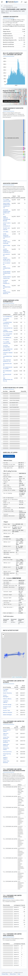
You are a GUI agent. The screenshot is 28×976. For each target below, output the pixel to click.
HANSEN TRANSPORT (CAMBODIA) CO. (6, 250)
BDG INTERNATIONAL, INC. (7, 287)
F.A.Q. (19, 974)
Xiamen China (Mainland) (6, 761)
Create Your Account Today (11, 101)
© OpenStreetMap (18, 677)
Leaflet (13, 677)
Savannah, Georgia (7, 704)
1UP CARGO (5, 231)
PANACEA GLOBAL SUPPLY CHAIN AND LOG (6, 259)
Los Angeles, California (5, 690)
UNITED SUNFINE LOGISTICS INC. (7, 277)
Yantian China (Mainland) (6, 737)
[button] (3, 634)
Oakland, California (7, 698)
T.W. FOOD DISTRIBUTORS (6, 346)
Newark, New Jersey (7, 693)
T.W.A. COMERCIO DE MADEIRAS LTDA (7, 349)
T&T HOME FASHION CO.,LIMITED (7, 367)
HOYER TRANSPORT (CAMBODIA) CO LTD (6, 236)
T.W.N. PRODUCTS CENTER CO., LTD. (7, 360)
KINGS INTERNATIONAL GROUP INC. (6, 292)
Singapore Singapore (5, 758)
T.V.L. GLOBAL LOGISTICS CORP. (7, 200)
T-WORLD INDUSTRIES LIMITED (7, 331)
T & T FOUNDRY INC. (7, 316)
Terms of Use (13, 974)
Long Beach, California (5, 701)
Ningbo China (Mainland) (6, 745)
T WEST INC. (5, 326)
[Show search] (21, 2)
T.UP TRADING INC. (7, 337)
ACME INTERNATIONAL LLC (6, 268)
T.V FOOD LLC (6, 339)
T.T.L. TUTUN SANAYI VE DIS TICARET (7, 334)
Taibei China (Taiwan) (5, 734)
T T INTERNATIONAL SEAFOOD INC (7, 323)
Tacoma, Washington (5, 695)
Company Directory (8, 5)
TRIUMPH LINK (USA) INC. (6, 228)
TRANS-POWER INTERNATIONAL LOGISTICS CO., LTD (6, 205)
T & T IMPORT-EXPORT (6, 319)
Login (25, 2)
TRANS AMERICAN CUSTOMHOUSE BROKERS (6, 219)
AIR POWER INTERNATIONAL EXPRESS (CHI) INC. (6, 212)
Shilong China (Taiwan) (6, 748)
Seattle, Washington (7, 714)
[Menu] (2, 2)
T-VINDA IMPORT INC (7, 328)
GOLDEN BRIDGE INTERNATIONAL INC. (6, 273)
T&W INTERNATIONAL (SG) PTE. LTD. (7, 379)
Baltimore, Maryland (7, 712)
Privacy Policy (5, 974)
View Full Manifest (9, 456)
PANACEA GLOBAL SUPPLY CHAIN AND (6, 242)
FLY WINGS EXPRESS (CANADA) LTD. (6, 282)
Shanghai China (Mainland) (6, 741)
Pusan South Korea (7, 751)
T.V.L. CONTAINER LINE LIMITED (12, 138)
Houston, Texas (6, 710)
